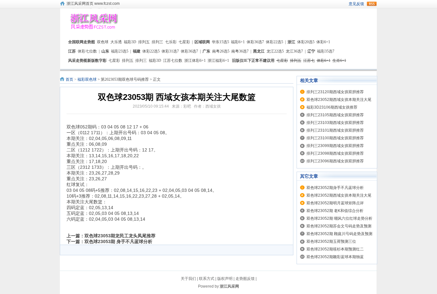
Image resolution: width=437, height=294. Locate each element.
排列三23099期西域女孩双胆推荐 (335, 145)
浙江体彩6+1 (195, 60)
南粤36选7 (240, 51)
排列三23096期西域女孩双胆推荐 (335, 161)
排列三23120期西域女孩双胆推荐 (335, 92)
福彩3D (130, 42)
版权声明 (225, 278)
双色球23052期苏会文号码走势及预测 (338, 226)
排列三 (157, 42)
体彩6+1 (323, 42)
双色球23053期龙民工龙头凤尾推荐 (119, 235)
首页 (69, 79)
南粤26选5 (220, 51)
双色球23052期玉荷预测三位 (331, 241)
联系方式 (206, 278)
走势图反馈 (245, 278)
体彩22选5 (274, 42)
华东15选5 (220, 42)
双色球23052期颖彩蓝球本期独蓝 (335, 257)
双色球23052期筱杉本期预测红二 (335, 249)
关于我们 (188, 278)
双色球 (102, 42)
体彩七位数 (87, 51)
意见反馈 (356, 4)
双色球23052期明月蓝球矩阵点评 (335, 203)
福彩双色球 (87, 79)
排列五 (144, 42)
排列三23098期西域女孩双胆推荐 (335, 153)
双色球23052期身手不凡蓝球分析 (335, 187)
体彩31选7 (170, 51)
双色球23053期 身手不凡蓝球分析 (118, 241)
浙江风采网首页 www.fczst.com (93, 3)
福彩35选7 (325, 51)
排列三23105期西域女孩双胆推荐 (335, 115)
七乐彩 (171, 42)
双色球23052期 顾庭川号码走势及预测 (339, 234)
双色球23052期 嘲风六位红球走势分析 (339, 218)
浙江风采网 (229, 286)
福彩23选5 (119, 51)
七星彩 (184, 42)
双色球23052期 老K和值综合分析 (334, 210)
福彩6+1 (238, 42)
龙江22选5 (275, 51)
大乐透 (116, 42)
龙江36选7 (294, 51)
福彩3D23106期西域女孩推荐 (331, 107)
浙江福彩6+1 (218, 60)
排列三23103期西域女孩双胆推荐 (335, 122)
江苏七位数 (172, 60)
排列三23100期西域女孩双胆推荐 (335, 138)
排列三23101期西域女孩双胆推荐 (335, 130)
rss (372, 4)
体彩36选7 (255, 42)
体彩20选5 (305, 42)
